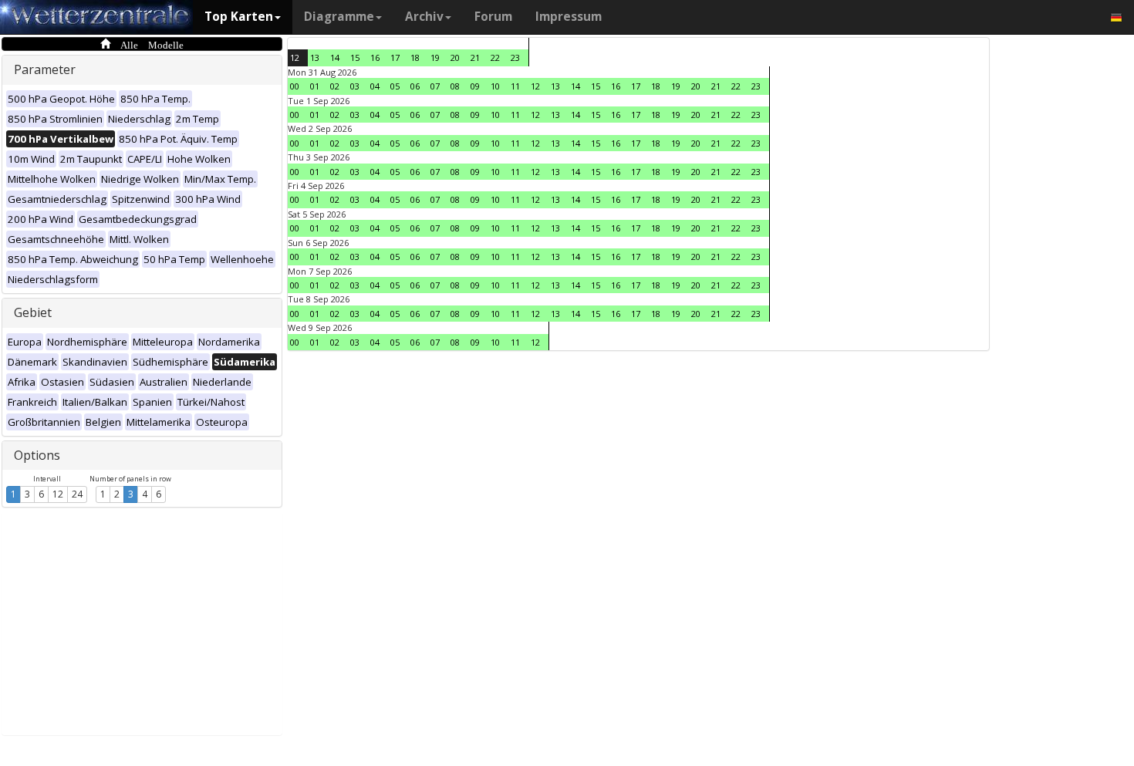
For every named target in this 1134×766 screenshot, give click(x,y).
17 (395, 57)
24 (77, 494)
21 (475, 57)
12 (57, 494)
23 (515, 57)
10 (495, 86)
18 (415, 57)
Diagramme (339, 16)
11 (515, 86)
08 (455, 86)
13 (314, 57)
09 (475, 86)
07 (435, 86)
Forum (493, 16)
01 (314, 86)
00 (294, 86)
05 (395, 86)
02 (334, 86)
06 (415, 86)
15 (354, 57)
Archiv (424, 16)
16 (375, 57)
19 (435, 57)
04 (375, 86)
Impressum (568, 16)
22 (495, 57)
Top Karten (238, 16)
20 (455, 57)
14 (334, 57)
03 (354, 86)
